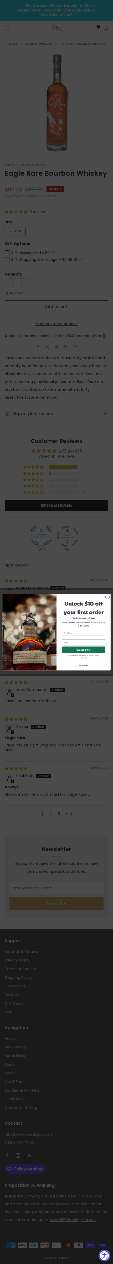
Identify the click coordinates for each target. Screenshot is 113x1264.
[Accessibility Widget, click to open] (104, 1255)
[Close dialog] (107, 597)
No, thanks (83, 665)
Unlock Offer (83, 650)
